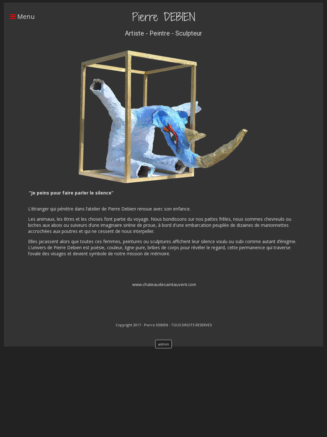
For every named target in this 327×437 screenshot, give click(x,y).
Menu (25, 16)
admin (163, 344)
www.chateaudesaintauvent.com (164, 284)
